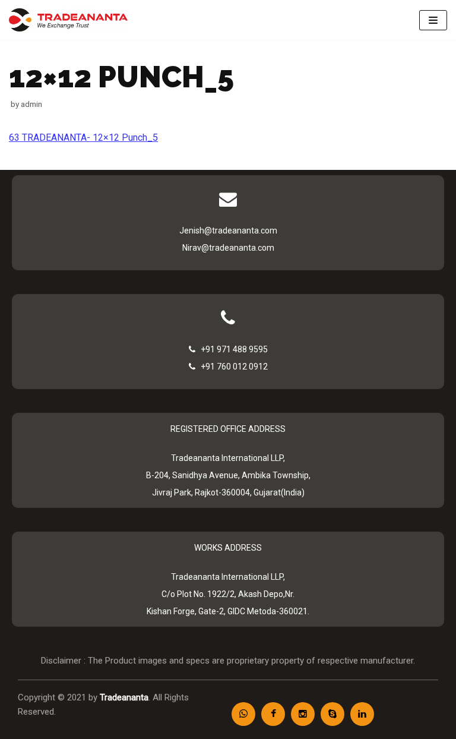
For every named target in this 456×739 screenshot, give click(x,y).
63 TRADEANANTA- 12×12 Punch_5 (83, 137)
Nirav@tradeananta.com (228, 247)
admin (31, 104)
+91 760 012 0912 (231, 366)
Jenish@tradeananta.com (228, 230)
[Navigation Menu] (433, 20)
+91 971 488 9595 (231, 349)
